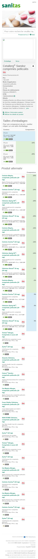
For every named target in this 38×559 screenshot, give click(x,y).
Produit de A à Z (23, 34)
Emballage (7, 61)
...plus (27, 108)
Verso (17, 61)
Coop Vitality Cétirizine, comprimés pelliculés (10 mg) (10, 404)
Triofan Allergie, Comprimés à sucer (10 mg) (10, 335)
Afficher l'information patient (14, 112)
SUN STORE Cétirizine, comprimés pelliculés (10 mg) (10, 420)
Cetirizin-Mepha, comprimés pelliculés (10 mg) (10, 177)
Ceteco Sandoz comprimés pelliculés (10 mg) (10, 375)
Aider (33, 34)
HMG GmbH (17, 543)
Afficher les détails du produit (14, 114)
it (35, 2)
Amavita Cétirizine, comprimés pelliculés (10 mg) (10, 360)
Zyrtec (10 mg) (7, 347)
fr (34, 2)
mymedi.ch (25, 543)
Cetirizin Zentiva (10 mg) (11, 189)
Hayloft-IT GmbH (30, 547)
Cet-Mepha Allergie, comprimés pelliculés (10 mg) (10, 390)
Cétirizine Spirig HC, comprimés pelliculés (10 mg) (10, 203)
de (33, 2)
